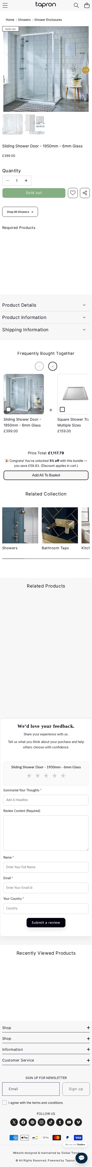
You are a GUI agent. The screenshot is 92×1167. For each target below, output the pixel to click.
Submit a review (46, 922)
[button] (87, 5)
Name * (8, 857)
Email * (8, 878)
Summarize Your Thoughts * (22, 790)
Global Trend (70, 1152)
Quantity (11, 170)
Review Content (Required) (21, 811)
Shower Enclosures (48, 20)
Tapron (70, 1160)
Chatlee (81, 1144)
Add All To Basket (46, 475)
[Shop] (5, 5)
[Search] (76, 5)
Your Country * (13, 898)
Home (10, 20)
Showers (24, 20)
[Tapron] (46, 5)
